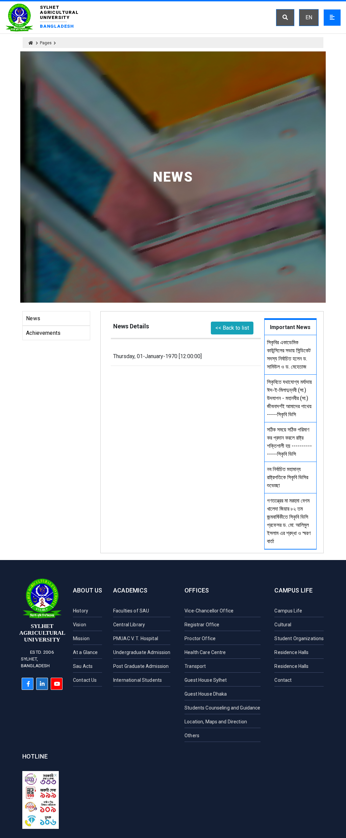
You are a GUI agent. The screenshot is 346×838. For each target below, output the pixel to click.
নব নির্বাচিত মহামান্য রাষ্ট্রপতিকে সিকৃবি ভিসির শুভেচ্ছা (287, 477)
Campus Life (293, 590)
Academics (130, 590)
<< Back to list (232, 328)
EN (308, 17)
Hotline (35, 756)
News (33, 318)
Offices (196, 590)
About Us (87, 590)
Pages (46, 43)
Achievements (43, 333)
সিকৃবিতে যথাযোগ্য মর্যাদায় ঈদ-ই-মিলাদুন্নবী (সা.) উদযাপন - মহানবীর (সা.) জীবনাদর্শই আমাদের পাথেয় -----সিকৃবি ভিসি (289, 398)
